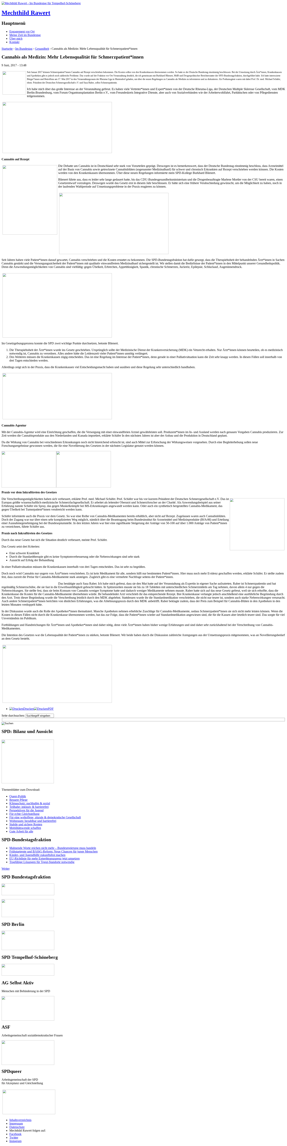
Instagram (15, 1141)
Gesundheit (42, 48)
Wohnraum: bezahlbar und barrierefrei (32, 820)
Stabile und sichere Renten (25, 824)
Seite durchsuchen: (14, 715)
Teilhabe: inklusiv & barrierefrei (29, 806)
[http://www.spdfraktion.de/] (28, 894)
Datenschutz (17, 1127)
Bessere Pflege (18, 799)
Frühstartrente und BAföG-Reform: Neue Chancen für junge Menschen (53, 851)
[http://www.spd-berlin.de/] (28, 949)
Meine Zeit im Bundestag (25, 35)
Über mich (15, 38)
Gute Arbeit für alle (21, 831)
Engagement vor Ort (22, 31)
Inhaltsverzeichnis (20, 1120)
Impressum (16, 1123)
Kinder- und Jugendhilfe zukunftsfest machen (37, 855)
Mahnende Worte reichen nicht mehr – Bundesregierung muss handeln (52, 848)
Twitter (13, 1137)
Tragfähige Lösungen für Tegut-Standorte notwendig (41, 862)
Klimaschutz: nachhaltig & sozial (29, 803)
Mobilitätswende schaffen (25, 828)
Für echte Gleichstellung (24, 813)
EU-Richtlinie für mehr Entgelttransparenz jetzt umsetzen (44, 858)
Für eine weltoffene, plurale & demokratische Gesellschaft (45, 817)
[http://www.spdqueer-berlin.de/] (29, 1090)
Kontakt (14, 42)
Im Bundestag (23, 48)
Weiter (6, 868)
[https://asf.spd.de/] (28, 1042)
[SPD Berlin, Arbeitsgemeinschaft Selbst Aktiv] (28, 997)
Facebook (15, 1134)
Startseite (7, 48)
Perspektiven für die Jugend (26, 810)
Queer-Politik (17, 796)
